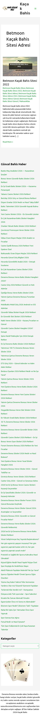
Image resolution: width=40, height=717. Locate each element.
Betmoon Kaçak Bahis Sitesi (14, 88)
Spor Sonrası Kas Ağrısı (10, 618)
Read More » (8, 142)
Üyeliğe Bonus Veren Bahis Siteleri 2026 (17, 293)
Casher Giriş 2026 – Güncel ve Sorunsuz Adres (19, 481)
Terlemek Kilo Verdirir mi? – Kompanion (17, 590)
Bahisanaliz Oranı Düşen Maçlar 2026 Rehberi (19, 253)
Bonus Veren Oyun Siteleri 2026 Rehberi (17, 441)
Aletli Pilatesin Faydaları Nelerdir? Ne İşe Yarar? (20, 570)
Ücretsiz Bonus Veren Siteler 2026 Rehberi (18, 477)
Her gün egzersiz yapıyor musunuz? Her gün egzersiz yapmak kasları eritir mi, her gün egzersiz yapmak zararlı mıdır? (18, 547)
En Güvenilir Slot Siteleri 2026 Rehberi (16, 316)
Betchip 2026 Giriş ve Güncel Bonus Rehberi (18, 198)
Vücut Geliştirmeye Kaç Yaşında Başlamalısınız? (20, 539)
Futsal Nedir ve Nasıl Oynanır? (13, 622)
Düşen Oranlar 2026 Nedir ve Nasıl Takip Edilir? (20, 202)
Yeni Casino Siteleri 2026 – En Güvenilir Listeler (20, 214)
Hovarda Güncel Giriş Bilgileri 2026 (15, 257)
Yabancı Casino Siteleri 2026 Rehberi (16, 194)
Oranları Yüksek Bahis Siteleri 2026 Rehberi (18, 226)
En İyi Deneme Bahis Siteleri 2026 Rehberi (18, 344)
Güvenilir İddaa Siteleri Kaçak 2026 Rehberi (18, 312)
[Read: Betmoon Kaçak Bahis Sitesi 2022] (20, 66)
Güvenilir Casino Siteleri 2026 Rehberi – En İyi (19, 437)
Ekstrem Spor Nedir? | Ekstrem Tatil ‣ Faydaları (19, 606)
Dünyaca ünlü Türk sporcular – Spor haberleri (19, 594)
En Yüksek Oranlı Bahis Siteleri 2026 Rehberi (19, 418)
